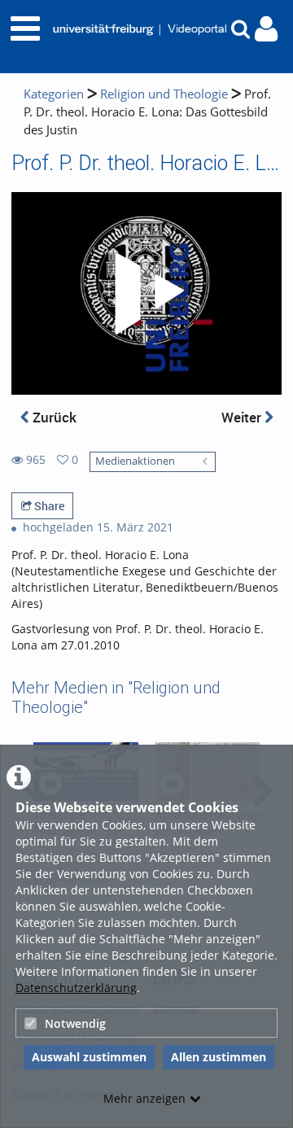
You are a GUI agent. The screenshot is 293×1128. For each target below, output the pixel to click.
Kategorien (54, 94)
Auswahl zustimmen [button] (89, 1057)
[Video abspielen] (146, 293)
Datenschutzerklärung (76, 987)
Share (48, 506)
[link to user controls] (266, 29)
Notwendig (75, 1023)
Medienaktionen (135, 461)
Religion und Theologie (164, 94)
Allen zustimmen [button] (218, 1057)
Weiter (243, 417)
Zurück (53, 417)
